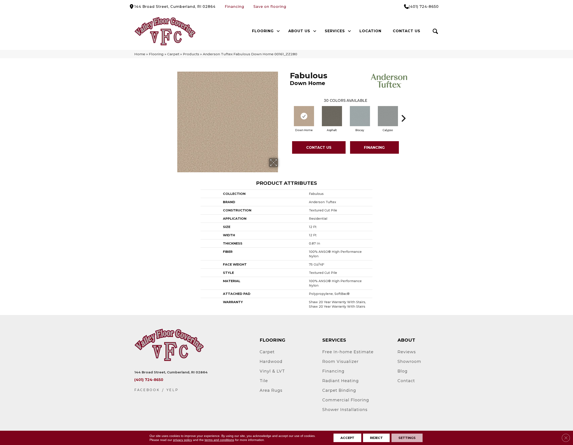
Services (335, 31)
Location (370, 31)
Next (403, 111)
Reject (376, 438)
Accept (347, 438)
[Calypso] (388, 116)
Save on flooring (269, 6)
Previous (287, 111)
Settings (407, 438)
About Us (299, 31)
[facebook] (147, 390)
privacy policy (182, 440)
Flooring (263, 31)
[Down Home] (304, 116)
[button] (278, 31)
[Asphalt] (332, 116)
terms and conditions (219, 440)
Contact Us (406, 31)
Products (191, 54)
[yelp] (173, 390)
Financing (234, 6)
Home (139, 54)
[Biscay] (360, 116)
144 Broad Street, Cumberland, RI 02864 (175, 6)
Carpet (173, 54)
